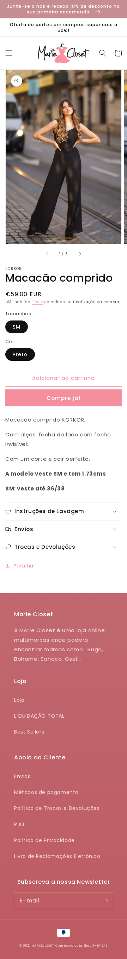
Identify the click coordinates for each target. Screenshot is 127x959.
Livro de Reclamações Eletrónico (57, 856)
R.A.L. (20, 824)
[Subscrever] (105, 900)
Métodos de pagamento (46, 792)
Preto (20, 354)
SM (16, 326)
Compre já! (64, 398)
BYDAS (102, 945)
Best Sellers (29, 731)
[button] (9, 53)
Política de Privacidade (44, 840)
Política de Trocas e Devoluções (57, 808)
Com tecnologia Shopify (75, 945)
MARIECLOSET (42, 945)
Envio (37, 302)
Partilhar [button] (24, 565)
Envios (22, 776)
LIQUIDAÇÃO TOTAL (39, 715)
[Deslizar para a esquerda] (47, 253)
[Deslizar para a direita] (79, 253)
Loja (19, 700)
